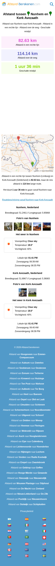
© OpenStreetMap (46, 171)
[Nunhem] (8, 231)
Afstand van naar (27, 363)
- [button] (4, 141)
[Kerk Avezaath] (23, 297)
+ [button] (4, 138)
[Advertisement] (27, 102)
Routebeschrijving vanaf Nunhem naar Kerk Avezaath (27, 200)
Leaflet (36, 171)
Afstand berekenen (30, 347)
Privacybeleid (26, 511)
